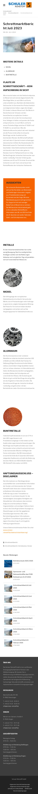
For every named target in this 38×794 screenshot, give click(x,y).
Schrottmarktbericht (13, 13)
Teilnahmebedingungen (20, 790)
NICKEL (8, 67)
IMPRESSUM (28, 788)
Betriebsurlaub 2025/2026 (23, 561)
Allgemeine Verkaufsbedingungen (20, 786)
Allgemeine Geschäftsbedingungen (20, 784)
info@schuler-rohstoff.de (11, 706)
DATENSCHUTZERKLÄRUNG (15, 788)
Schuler (29, 546)
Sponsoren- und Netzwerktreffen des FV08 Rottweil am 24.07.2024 (23, 574)
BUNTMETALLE (11, 75)
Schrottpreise (22, 546)
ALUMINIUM (10, 71)
